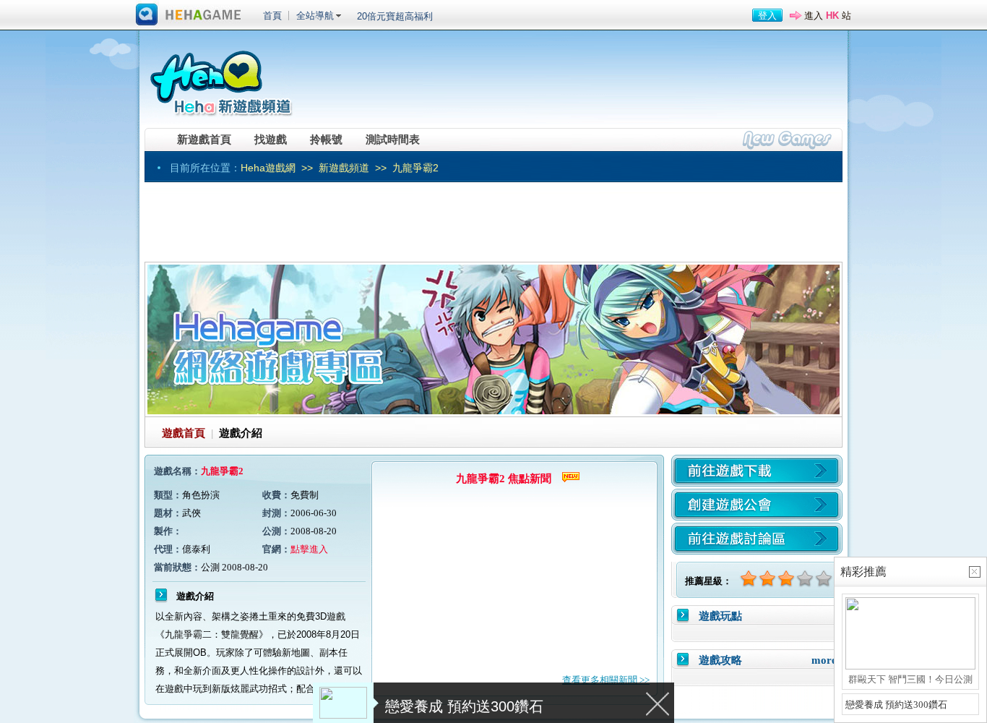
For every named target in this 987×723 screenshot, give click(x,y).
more (824, 660)
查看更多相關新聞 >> (606, 680)
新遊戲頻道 (344, 168)
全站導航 (315, 15)
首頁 (272, 15)
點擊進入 (309, 549)
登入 (767, 15)
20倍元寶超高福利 (395, 16)
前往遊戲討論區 (756, 539)
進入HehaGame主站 (188, 15)
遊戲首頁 (183, 433)
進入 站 (827, 15)
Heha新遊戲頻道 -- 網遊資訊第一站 (220, 77)
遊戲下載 (756, 471)
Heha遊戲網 (268, 168)
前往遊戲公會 (756, 505)
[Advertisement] (574, 83)
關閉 (658, 703)
